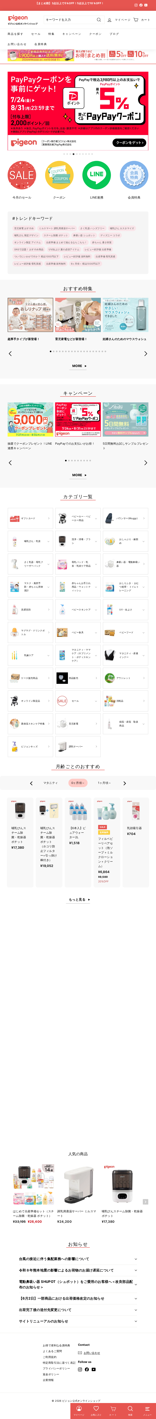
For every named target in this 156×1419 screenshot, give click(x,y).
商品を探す (16, 33)
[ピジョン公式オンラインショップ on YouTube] (94, 1369)
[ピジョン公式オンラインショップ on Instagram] (80, 1369)
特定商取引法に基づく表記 (59, 1362)
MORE (77, 366)
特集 (51, 33)
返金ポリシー (51, 1374)
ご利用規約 (50, 1357)
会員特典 (40, 44)
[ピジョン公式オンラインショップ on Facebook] (87, 1369)
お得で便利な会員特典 (56, 1345)
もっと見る (77, 899)
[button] (50, 351)
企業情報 (48, 1380)
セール (36, 33)
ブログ (114, 33)
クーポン (95, 33)
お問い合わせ (17, 44)
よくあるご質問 (52, 1351)
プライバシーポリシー (56, 1368)
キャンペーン (72, 33)
